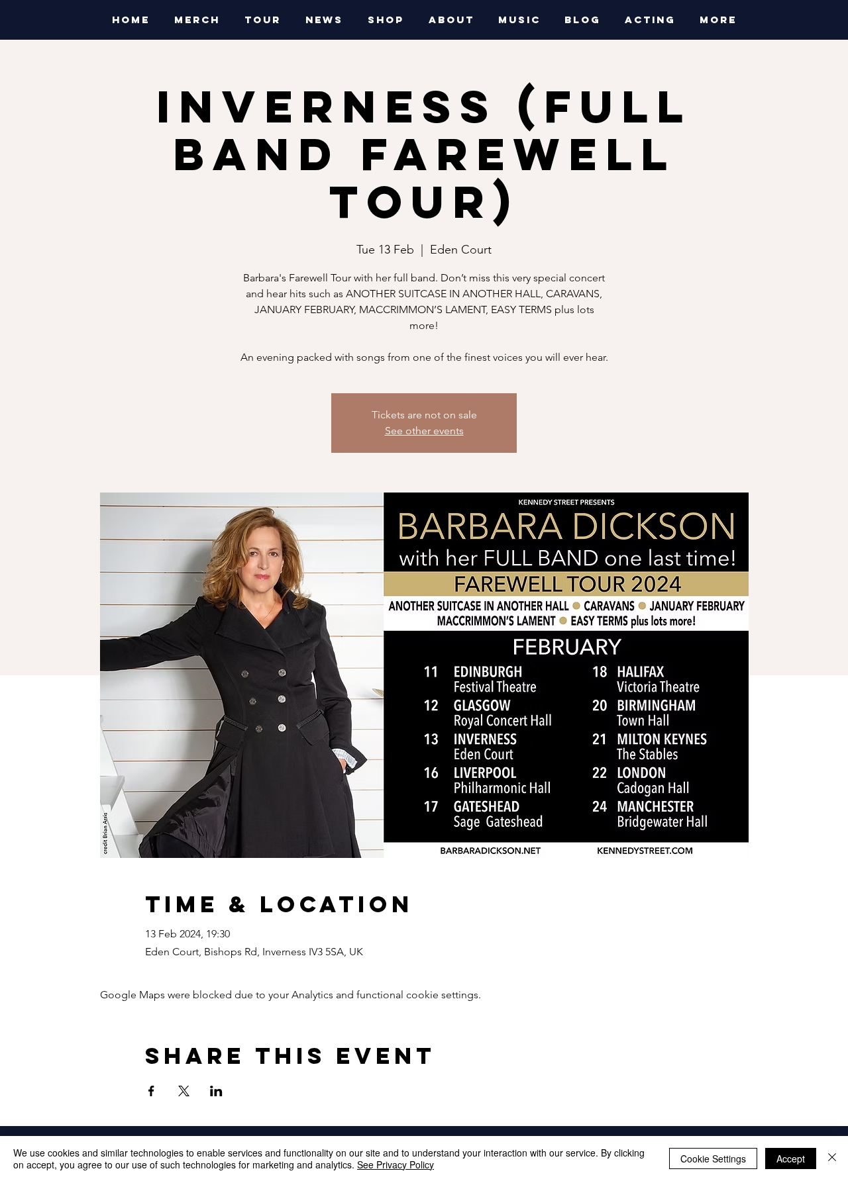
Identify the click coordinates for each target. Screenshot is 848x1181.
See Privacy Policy (395, 1164)
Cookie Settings (713, 1158)
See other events (424, 430)
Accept (790, 1158)
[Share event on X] (184, 1091)
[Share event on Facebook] (151, 1091)
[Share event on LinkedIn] (216, 1091)
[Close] (832, 1158)
